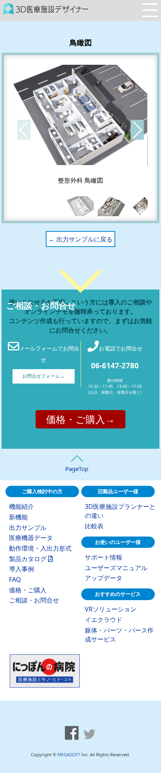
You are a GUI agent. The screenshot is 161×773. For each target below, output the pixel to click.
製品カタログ (28, 558)
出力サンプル (28, 527)
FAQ (15, 579)
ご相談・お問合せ (34, 600)
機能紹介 (21, 506)
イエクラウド (103, 619)
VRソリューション (110, 609)
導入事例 (21, 569)
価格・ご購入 (28, 590)
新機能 (18, 517)
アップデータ (103, 578)
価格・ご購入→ (80, 419)
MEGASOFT (68, 754)
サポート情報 (103, 557)
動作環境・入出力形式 (40, 548)
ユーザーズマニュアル (116, 567)
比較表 (94, 526)
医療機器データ (31, 537)
